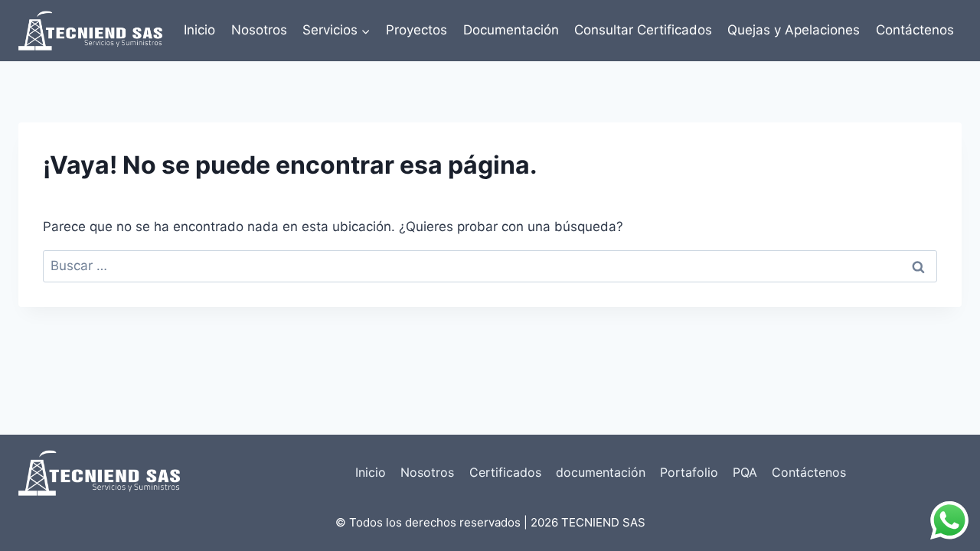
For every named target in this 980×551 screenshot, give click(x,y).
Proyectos (416, 29)
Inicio (199, 29)
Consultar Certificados (643, 29)
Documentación (511, 29)
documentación (600, 472)
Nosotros (259, 29)
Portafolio (689, 472)
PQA (745, 472)
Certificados (505, 472)
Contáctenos (915, 29)
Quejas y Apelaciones (793, 29)
